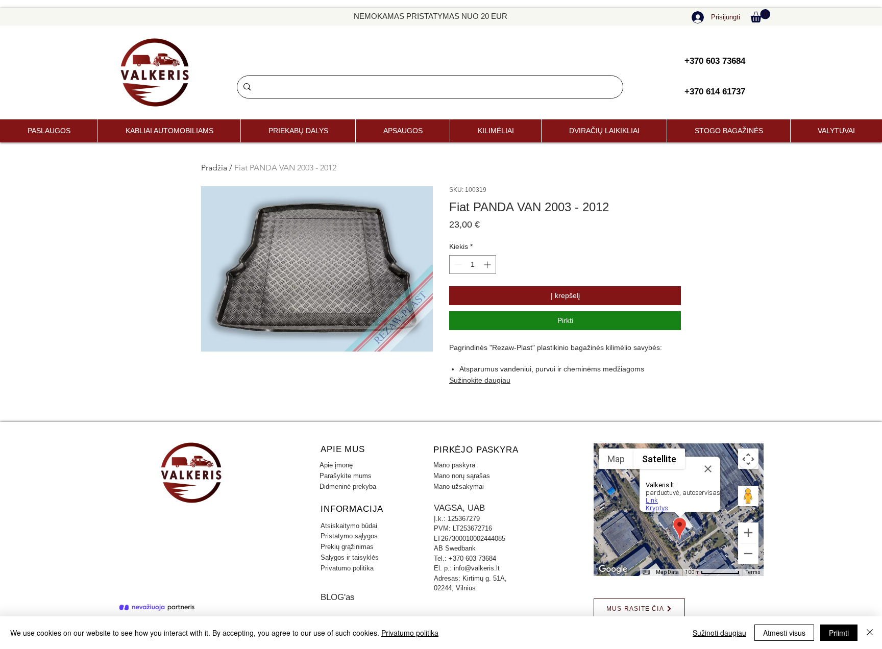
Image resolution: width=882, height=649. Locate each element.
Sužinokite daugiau (479, 380)
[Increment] (488, 264)
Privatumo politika (409, 633)
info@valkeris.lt (477, 568)
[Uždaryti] (870, 633)
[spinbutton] (472, 264)
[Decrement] (457, 264)
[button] (760, 15)
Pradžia (214, 167)
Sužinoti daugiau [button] (719, 633)
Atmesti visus (784, 633)
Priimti (839, 633)
